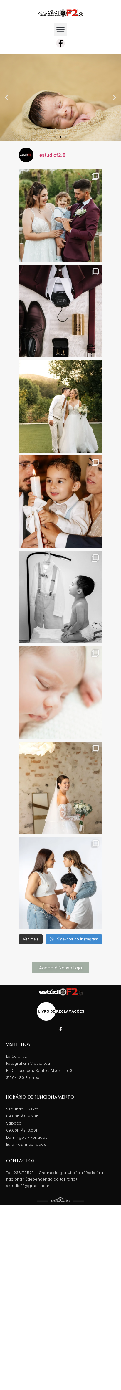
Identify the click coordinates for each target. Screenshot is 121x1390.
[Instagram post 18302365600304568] (60, 788)
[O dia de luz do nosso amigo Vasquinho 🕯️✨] (60, 597)
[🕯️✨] (60, 501)
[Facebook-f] (60, 43)
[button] (60, 29)
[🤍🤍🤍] (60, 883)
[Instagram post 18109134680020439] (60, 311)
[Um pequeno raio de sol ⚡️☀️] (60, 692)
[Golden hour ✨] (60, 406)
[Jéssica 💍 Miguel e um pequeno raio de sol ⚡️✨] (60, 215)
